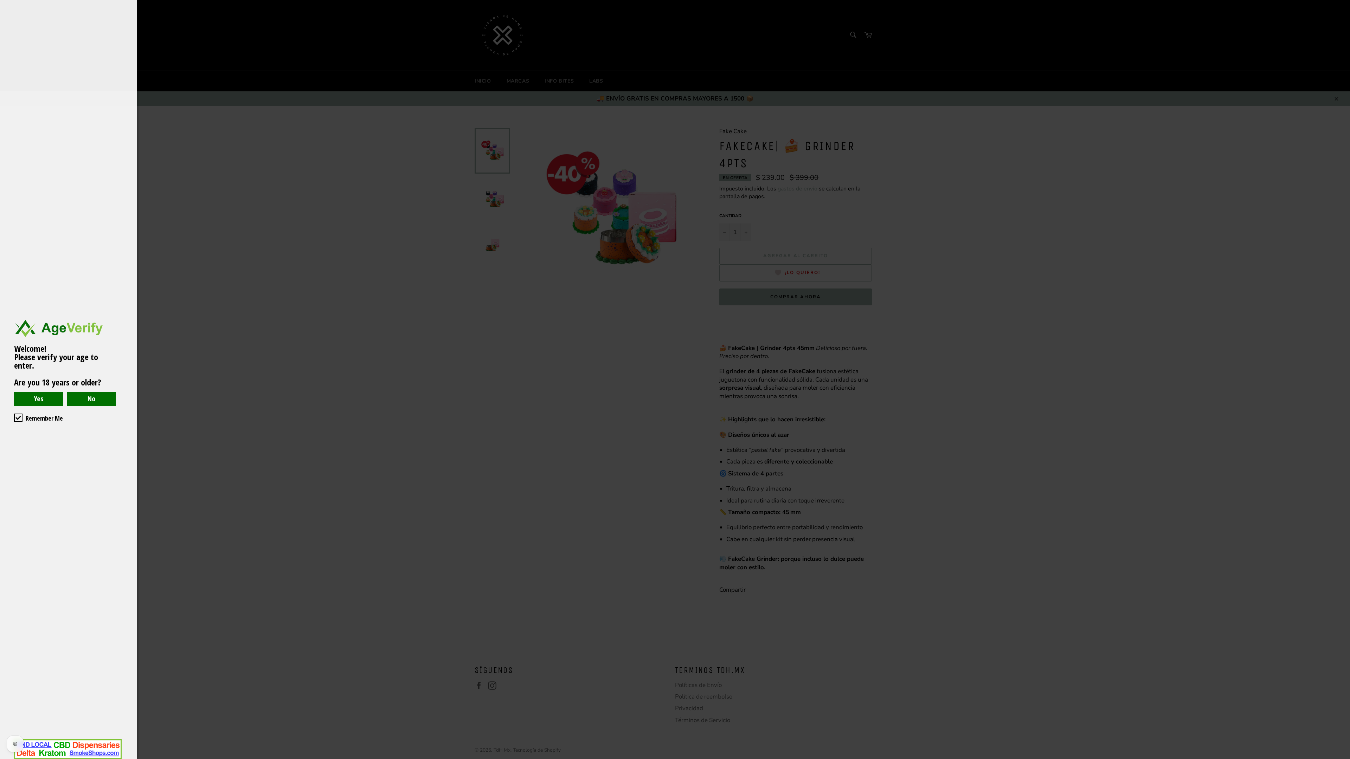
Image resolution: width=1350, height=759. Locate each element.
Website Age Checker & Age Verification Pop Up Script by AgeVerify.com (1341, 757)
